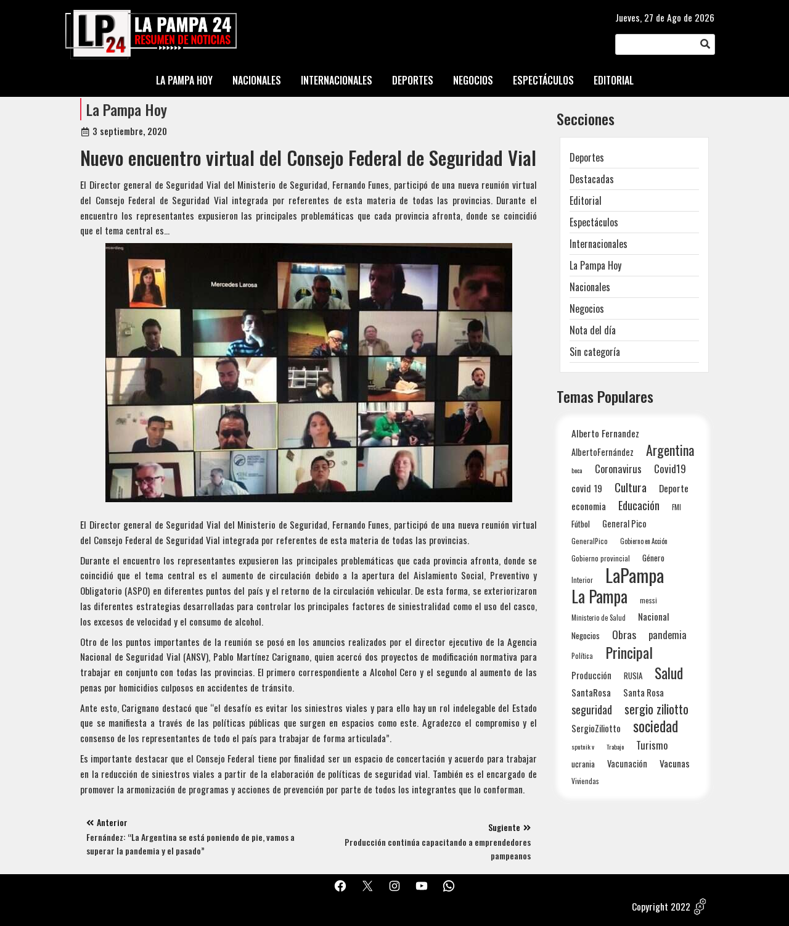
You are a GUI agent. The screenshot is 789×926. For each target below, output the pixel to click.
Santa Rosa (643, 692)
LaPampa (634, 575)
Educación (639, 505)
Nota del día (593, 330)
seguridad (591, 709)
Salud (669, 673)
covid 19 (586, 488)
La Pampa (599, 596)
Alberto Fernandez (605, 433)
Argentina (670, 450)
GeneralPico (589, 540)
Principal (629, 652)
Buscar (705, 45)
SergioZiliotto (596, 728)
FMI (676, 507)
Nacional (653, 616)
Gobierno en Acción (644, 541)
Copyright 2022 (661, 906)
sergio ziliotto (656, 709)
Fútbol (580, 524)
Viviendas (585, 780)
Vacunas (675, 763)
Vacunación (627, 763)
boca (577, 470)
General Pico (624, 523)
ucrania (583, 764)
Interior (582, 579)
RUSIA (633, 675)
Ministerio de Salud (598, 617)
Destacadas (592, 179)
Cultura (631, 487)
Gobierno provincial (600, 558)
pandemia (667, 635)
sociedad (655, 726)
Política (582, 656)
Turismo (652, 745)
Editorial (586, 200)
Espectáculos (594, 222)
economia (588, 506)
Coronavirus (618, 468)
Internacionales (599, 243)
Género (653, 558)
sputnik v (582, 746)
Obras (624, 634)
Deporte (674, 488)
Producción (591, 675)
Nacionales (590, 286)
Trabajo (615, 746)
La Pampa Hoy (126, 109)
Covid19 (670, 468)
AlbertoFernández (602, 451)
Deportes (587, 157)
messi (648, 600)
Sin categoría (595, 351)
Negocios (587, 308)
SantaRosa (591, 692)
